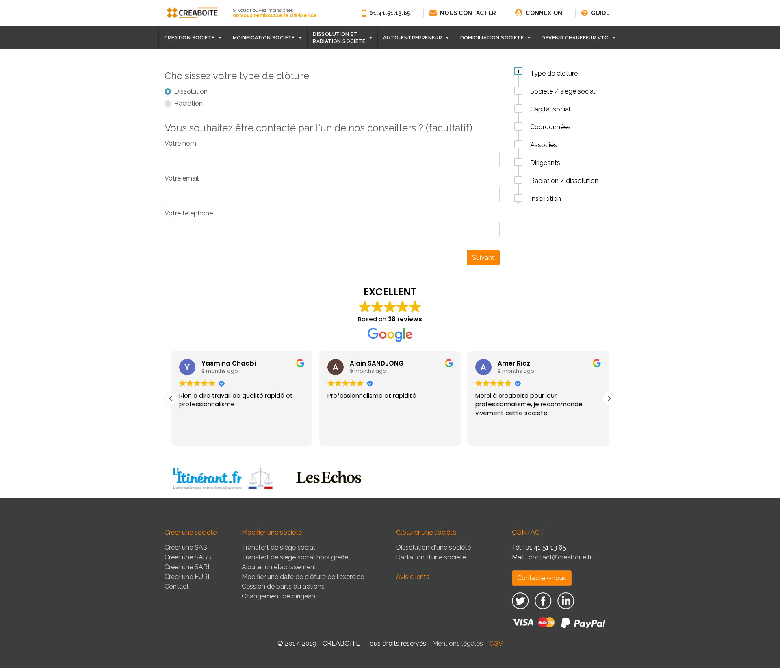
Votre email (182, 178)
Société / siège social (562, 91)
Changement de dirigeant (280, 596)
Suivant (483, 257)
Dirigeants (545, 163)
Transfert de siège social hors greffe (295, 557)
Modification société (264, 38)
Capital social (550, 109)
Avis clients (412, 577)
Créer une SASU (188, 557)
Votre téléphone (189, 213)
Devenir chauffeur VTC (575, 38)
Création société (189, 38)
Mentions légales (457, 643)
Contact (177, 586)
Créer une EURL (188, 577)
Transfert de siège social (278, 547)
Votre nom (180, 143)
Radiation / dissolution (564, 181)
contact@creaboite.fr (560, 557)
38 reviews (405, 319)
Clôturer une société (426, 532)
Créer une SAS (186, 547)
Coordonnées (550, 127)
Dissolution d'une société (433, 547)
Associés (543, 145)
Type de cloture (554, 73)
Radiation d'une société (431, 557)
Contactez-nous (541, 578)
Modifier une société (272, 532)
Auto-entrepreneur (412, 38)
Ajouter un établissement (279, 567)
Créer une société (191, 532)
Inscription (545, 198)
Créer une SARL (188, 567)
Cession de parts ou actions (283, 586)
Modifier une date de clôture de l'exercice (303, 577)
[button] (609, 398)
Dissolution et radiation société (339, 37)
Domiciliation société (492, 38)
